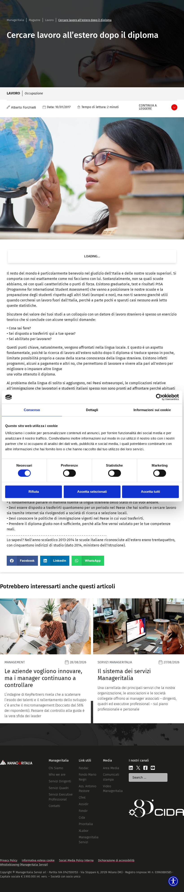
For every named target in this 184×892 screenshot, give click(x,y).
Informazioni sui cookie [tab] (152, 410)
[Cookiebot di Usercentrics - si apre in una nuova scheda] (159, 397)
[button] (22, 561)
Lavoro (49, 20)
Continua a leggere (148, 107)
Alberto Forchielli (23, 107)
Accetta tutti (150, 491)
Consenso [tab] (32, 410)
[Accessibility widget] (173, 881)
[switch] (69, 473)
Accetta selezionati (92, 491)
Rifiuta (33, 491)
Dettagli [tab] (92, 410)
